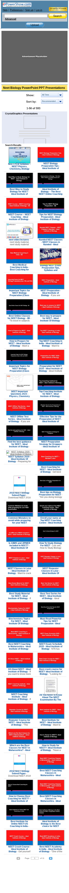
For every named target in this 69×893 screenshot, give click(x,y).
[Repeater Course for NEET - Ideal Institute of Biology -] (19, 718)
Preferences (16, 10)
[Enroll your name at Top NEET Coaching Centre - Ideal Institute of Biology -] (51, 516)
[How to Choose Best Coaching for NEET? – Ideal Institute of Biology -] (19, 794)
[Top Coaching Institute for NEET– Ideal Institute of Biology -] (51, 389)
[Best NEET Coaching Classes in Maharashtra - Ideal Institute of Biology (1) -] (51, 768)
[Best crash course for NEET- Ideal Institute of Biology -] (51, 667)
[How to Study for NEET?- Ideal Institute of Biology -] (51, 743)
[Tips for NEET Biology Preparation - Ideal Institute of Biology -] (51, 212)
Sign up (29, 10)
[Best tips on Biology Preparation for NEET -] (51, 490)
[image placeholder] (34, 122)
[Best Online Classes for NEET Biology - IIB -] (19, 314)
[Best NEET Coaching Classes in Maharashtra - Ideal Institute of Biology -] (51, 794)
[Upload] (34, 25)
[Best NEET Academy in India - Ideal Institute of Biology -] (51, 844)
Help (5, 10)
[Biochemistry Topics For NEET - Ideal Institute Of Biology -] (19, 616)
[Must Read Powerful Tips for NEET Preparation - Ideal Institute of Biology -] (51, 616)
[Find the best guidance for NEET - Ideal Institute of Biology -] (19, 440)
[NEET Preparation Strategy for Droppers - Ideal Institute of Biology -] (51, 440)
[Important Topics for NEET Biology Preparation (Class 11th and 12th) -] (19, 364)
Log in (39, 10)
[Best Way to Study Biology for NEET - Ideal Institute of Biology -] (19, 187)
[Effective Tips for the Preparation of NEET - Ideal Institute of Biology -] (51, 414)
